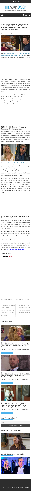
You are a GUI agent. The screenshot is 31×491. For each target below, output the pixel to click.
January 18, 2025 (5, 402)
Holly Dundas (15, 33)
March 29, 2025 (5, 372)
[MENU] (29, 15)
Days (17, 299)
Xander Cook (3, 301)
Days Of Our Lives (5, 299)
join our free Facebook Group (15, 249)
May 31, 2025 (5, 342)
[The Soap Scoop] (2, 15)
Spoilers (11, 299)
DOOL (28, 299)
